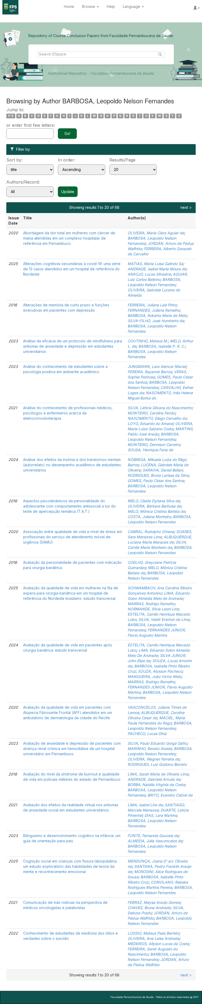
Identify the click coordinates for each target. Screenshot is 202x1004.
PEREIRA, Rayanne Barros (150, 371)
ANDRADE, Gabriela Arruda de (154, 779)
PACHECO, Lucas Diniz (147, 733)
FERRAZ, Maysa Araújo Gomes (154, 902)
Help (111, 6)
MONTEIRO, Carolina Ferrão (151, 413)
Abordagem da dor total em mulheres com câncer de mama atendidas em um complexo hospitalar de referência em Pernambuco (69, 238)
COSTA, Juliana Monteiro (149, 516)
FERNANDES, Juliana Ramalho (154, 310)
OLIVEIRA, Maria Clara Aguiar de (156, 233)
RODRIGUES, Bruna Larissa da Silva (158, 475)
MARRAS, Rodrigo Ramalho (151, 603)
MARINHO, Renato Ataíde (150, 748)
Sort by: (14, 160)
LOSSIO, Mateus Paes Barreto (153, 933)
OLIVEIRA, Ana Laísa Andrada (153, 938)
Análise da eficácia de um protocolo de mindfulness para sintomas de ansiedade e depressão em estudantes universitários (72, 346)
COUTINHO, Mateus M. (148, 341)
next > (186, 207)
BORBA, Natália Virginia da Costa (156, 784)
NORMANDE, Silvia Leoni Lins (153, 609)
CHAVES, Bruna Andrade (149, 907)
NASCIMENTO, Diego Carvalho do (157, 418)
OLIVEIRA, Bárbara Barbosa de (154, 506)
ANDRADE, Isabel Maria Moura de (157, 269)
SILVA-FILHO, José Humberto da (156, 320)
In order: (66, 160)
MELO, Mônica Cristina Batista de (156, 511)
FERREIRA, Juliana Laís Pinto (152, 305)
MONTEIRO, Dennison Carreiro (154, 444)
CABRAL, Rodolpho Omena (151, 531)
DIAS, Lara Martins (160, 815)
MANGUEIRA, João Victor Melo (154, 676)
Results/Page (122, 160)
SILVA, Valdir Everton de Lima (163, 619)
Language (132, 6)
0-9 (10, 116)
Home (69, 6)
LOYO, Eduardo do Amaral (150, 423)
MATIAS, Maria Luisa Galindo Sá (155, 263)
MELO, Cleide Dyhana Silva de (154, 501)
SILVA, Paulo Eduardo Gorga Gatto (157, 743)
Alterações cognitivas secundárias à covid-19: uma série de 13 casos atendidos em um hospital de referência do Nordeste (71, 268)
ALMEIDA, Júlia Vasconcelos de (155, 841)
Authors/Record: (23, 182)
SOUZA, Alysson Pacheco (160, 671)
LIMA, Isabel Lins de (145, 805)
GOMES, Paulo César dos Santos (156, 480)
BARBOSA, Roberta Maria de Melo (157, 315)
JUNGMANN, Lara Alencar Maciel (157, 366)
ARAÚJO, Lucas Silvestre (149, 274)
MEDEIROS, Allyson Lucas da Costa (158, 943)
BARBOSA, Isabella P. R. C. (161, 346)
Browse (89, 6)
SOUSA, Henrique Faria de (150, 450)
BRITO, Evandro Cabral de (170, 795)
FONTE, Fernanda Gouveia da (153, 835)
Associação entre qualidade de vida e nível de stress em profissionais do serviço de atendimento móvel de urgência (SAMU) (72, 536)
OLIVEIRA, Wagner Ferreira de (153, 759)
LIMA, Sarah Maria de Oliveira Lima (158, 774)
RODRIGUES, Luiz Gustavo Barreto (157, 764)
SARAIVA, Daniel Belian (163, 470)
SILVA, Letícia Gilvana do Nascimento (160, 407)
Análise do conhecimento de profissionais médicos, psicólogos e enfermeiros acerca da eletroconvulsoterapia (68, 412)
